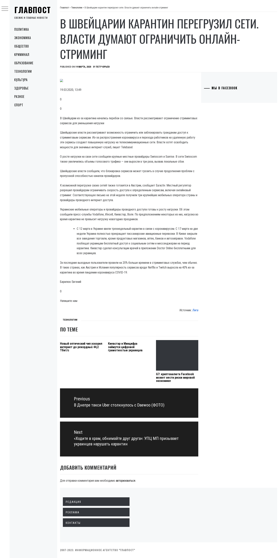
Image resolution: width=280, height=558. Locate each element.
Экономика (22, 37)
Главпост (32, 9)
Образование (23, 63)
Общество (21, 46)
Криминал (21, 54)
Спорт (18, 105)
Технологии (23, 71)
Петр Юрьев (103, 66)
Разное (19, 96)
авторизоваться (125, 480)
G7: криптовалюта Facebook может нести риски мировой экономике (175, 377)
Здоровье (21, 88)
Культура (21, 79)
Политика (21, 29)
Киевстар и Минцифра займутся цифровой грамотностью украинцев (125, 347)
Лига (195, 310)
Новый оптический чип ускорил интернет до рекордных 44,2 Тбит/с (81, 347)
